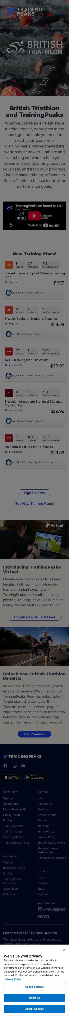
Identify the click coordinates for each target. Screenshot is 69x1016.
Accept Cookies (34, 1008)
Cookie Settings (34, 986)
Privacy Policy (13, 979)
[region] (34, 980)
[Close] (64, 950)
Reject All (34, 997)
